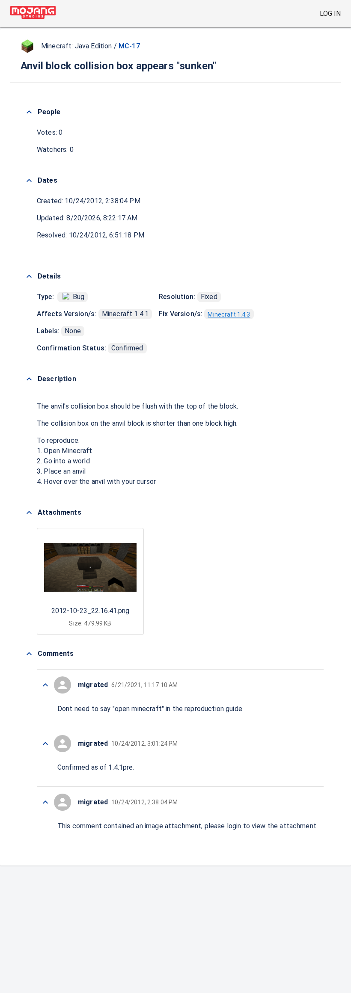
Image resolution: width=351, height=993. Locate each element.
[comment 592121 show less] (45, 685)
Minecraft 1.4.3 (229, 314)
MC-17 (129, 46)
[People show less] (29, 112)
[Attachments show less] (29, 512)
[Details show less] (29, 276)
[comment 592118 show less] (45, 802)
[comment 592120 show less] (45, 743)
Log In (330, 13)
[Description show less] (29, 379)
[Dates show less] (29, 180)
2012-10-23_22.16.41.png (90, 611)
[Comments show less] (29, 653)
